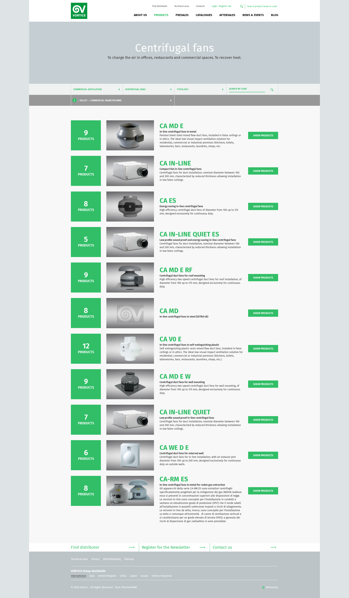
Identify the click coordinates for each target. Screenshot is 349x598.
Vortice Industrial (162, 576)
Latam (133, 576)
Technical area (181, 6)
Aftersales (227, 15)
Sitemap (129, 559)
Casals (144, 576)
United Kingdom (107, 576)
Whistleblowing (112, 559)
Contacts (200, 6)
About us (140, 15)
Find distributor (159, 6)
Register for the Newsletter (166, 548)
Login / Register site (221, 6)
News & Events (253, 15)
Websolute (271, 587)
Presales (182, 15)
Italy (92, 576)
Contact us (222, 548)
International (78, 576)
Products (161, 15)
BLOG (274, 15)
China (123, 576)
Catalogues (204, 15)
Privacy (95, 559)
